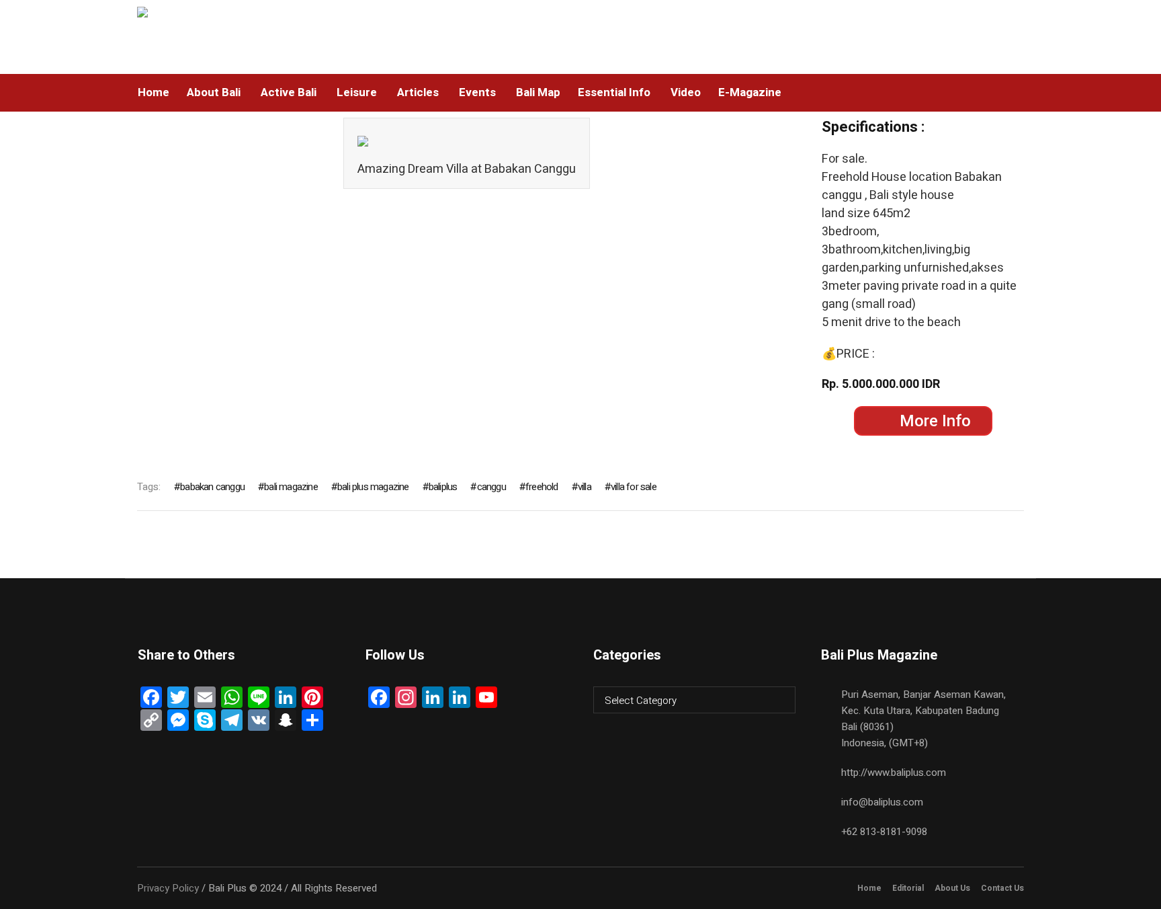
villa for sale (633, 486)
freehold (541, 486)
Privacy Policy (168, 888)
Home (869, 888)
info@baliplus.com (882, 802)
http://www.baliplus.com (893, 772)
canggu (491, 486)
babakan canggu (212, 486)
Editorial (908, 888)
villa (584, 486)
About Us (952, 888)
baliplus (443, 486)
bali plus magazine (373, 486)
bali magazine (291, 486)
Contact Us (1002, 888)
